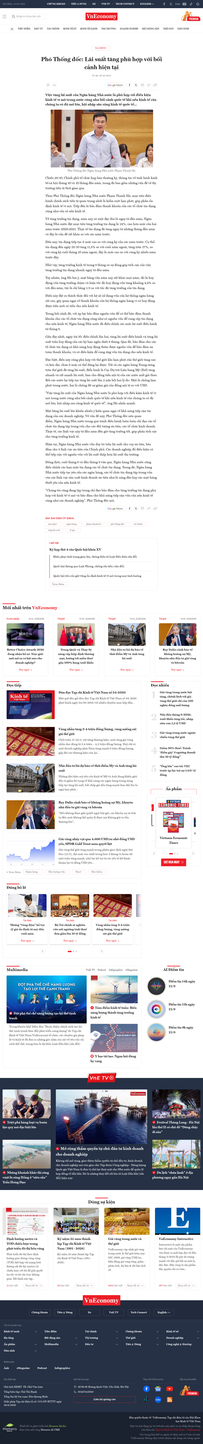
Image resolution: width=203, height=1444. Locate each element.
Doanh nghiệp (129, 29)
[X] (170, 4)
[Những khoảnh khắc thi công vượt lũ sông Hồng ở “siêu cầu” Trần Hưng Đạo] (27, 1154)
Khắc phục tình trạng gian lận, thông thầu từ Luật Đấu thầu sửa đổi (95, 556)
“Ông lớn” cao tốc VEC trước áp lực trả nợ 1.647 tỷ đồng (178, 770)
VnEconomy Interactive (176, 1239)
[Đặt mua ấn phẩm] (190, 16)
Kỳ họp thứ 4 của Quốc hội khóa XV (75, 549)
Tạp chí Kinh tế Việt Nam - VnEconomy (177, 1430)
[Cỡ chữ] (54, 85)
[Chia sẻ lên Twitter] (135, 85)
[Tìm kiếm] (13, 16)
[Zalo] (177, 4)
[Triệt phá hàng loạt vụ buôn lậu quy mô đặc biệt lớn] (27, 1103)
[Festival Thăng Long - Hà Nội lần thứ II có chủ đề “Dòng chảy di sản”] (176, 1103)
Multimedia (17, 970)
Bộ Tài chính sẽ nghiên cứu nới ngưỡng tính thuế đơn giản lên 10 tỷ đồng (70, 929)
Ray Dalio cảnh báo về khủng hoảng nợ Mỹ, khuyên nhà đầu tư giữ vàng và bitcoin (96, 805)
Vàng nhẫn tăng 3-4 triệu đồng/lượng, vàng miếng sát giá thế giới (97, 732)
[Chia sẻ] (155, 85)
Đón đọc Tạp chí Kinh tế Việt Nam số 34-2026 (92, 692)
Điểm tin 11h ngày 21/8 (182, 1007)
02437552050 (85, 1392)
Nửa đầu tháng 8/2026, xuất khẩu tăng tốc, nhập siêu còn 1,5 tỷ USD (176, 719)
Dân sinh (183, 29)
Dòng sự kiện (101, 1202)
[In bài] (48, 85)
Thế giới (168, 29)
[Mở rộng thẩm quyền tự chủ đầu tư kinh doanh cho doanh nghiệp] (101, 1116)
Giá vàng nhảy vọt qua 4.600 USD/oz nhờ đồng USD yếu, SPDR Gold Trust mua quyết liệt (97, 842)
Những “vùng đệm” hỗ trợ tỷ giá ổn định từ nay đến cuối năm (27, 929)
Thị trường (108, 29)
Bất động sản (150, 29)
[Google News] (197, 4)
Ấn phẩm (174, 789)
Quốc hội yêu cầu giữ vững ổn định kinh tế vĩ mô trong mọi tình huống (97, 576)
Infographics (116, 970)
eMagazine (131, 970)
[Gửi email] (142, 85)
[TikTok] (191, 4)
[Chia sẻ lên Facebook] (129, 85)
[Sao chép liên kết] (148, 85)
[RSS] (169, 1399)
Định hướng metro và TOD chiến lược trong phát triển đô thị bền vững (25, 1244)
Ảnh (6, 1368)
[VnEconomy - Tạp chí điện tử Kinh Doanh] (101, 1300)
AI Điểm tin (173, 970)
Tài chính (53, 29)
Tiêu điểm (24, 29)
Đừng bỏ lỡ (16, 888)
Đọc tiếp (14, 685)
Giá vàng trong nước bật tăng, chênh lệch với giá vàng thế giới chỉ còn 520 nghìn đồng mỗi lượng (176, 699)
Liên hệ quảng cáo (105, 1399)
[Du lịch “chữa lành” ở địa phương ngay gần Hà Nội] (176, 1154)
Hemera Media (57, 1426)
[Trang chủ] (12, 29)
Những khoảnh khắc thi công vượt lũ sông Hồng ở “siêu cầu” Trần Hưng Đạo (26, 1177)
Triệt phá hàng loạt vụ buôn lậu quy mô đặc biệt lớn (25, 1125)
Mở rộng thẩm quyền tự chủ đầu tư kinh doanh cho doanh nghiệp (100, 1152)
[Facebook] (164, 4)
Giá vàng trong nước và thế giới (125, 1242)
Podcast (102, 970)
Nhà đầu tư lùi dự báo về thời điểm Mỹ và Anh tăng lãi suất (127, 654)
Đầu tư (38, 29)
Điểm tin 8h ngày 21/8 (181, 1030)
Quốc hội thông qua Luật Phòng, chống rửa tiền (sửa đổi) (89, 566)
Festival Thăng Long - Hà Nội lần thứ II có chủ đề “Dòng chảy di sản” (175, 1127)
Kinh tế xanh (88, 29)
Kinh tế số (69, 29)
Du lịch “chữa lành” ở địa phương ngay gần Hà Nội (172, 1175)
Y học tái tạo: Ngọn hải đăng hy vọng (113, 1059)
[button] (70, 951)
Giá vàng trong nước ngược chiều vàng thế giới (178, 735)
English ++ (147, 4)
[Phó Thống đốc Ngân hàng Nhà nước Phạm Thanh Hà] (101, 111)
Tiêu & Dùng (78, 4)
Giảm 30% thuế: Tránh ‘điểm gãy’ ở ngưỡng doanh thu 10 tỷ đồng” (177, 752)
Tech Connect (125, 4)
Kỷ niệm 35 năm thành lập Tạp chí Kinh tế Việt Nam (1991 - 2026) (74, 1244)
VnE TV (105, 4)
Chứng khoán (56, 4)
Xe (94, 4)
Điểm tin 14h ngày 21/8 (182, 984)
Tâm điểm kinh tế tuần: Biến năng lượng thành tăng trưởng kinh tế (114, 1012)
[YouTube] (184, 4)
